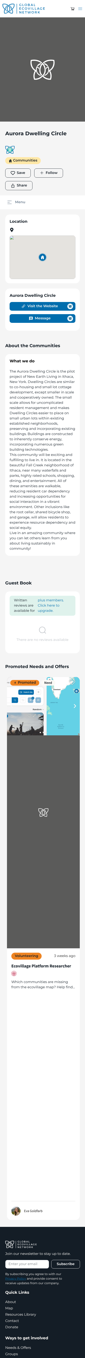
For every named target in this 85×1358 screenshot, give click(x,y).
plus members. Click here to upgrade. (51, 605)
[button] (72, 9)
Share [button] (22, 185)
